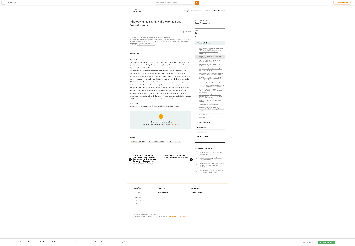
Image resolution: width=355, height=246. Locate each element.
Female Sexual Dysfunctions (206, 117)
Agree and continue (326, 242)
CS (353, 3)
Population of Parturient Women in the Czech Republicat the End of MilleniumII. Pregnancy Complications (210, 91)
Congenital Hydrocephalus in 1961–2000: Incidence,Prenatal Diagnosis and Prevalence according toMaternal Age (211, 96)
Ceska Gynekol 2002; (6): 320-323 (146, 45)
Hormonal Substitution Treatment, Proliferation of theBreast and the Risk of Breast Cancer (211, 73)
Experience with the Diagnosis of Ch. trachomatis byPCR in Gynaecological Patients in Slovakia (211, 109)
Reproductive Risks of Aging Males (208, 104)
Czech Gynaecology (203, 122)
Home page (185, 11)
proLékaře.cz (11, 3)
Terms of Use (172, 216)
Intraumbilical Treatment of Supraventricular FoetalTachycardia (210, 113)
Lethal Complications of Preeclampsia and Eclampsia (210, 101)
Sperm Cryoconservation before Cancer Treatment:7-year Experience (176, 156)
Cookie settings (138, 203)
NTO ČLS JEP (175, 124)
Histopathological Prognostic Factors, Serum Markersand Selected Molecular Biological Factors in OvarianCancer (211, 78)
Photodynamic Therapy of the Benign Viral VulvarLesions (210, 56)
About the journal (219, 11)
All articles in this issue (204, 43)
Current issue (207, 11)
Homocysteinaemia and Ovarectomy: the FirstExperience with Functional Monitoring (210, 65)
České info (188, 31)
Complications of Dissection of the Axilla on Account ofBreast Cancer (210, 69)
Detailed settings (308, 242)
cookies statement (183, 216)
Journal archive (196, 11)
